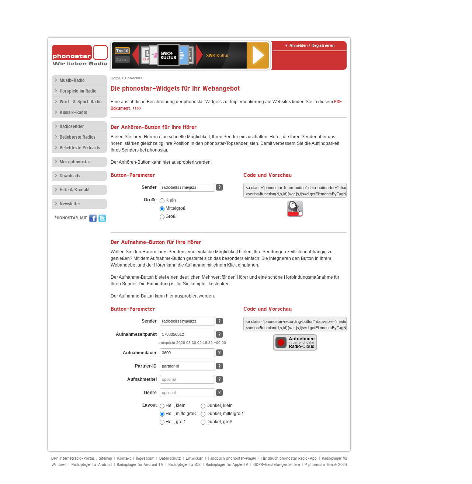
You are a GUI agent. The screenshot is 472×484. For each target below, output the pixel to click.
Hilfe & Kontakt (75, 189)
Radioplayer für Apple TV (227, 464)
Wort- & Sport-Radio (80, 101)
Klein (170, 200)
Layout (149, 405)
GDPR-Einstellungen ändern (276, 464)
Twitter (102, 218)
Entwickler (194, 458)
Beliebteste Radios (78, 137)
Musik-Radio (72, 80)
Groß (170, 216)
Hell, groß (174, 421)
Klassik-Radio (73, 112)
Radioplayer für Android (92, 464)
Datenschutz (170, 458)
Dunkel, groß (218, 421)
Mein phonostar (75, 161)
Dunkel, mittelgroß (224, 413)
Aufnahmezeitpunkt (136, 334)
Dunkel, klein (219, 405)
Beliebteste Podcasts (80, 147)
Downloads (70, 175)
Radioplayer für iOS (185, 464)
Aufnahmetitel (142, 379)
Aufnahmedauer (140, 352)
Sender (149, 187)
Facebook (93, 218)
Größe (150, 199)
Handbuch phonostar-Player (232, 458)
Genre (150, 392)
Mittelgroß (174, 208)
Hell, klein (174, 405)
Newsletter (70, 203)
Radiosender (72, 126)
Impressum (145, 458)
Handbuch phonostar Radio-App (289, 458)
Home (116, 78)
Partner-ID (146, 366)
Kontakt (124, 458)
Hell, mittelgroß (180, 413)
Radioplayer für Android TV (140, 464)
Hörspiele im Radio (78, 91)
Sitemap (105, 458)
